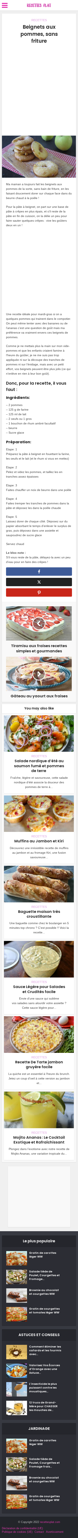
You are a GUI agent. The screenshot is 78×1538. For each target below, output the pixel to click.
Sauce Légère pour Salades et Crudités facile (39, 989)
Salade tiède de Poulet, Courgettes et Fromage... (44, 1275)
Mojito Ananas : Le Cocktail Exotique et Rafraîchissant (39, 1140)
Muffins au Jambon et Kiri (39, 841)
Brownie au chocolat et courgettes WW (44, 1292)
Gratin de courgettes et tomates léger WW (44, 1310)
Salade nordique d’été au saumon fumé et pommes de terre (39, 765)
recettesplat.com (50, 1522)
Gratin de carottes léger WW (42, 1255)
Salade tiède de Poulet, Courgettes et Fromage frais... (44, 1463)
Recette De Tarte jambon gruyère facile (39, 1064)
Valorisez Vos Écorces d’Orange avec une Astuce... (44, 1369)
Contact (39, 1531)
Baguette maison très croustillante (39, 914)
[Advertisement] (39, 90)
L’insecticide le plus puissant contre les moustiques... (43, 1387)
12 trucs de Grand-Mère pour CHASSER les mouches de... (43, 1406)
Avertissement (54, 1531)
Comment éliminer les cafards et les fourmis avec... (45, 1350)
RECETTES (39, 20)
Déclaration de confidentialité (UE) (22, 1528)
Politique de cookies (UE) (17, 1531)
